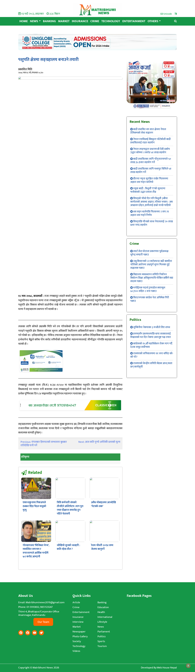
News (34, 21)
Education (103, 607)
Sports (101, 641)
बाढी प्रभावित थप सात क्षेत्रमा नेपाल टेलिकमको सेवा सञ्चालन (148, 131)
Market (64, 21)
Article (76, 602)
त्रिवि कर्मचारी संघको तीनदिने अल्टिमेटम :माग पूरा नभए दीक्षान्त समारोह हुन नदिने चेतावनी (70, 508)
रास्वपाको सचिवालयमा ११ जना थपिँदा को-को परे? (151, 355)
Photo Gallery (80, 636)
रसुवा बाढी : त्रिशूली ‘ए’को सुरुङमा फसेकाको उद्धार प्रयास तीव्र (147, 190)
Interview (78, 622)
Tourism (102, 646)
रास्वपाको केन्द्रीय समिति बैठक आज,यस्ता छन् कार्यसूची (151, 365)
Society (77, 641)
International (105, 617)
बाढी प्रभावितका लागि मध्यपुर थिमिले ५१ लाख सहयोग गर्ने (150, 170)
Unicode (167, 14)
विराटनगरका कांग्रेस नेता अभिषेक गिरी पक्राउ (149, 299)
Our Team (43, 622)
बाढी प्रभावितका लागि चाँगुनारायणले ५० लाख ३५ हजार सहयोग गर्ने (150, 161)
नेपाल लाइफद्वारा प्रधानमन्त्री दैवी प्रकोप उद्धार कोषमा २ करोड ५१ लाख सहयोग (150, 151)
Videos (76, 651)
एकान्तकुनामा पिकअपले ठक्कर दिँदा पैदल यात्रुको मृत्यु (34, 506)
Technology (110, 21)
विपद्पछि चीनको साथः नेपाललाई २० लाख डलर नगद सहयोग (151, 223)
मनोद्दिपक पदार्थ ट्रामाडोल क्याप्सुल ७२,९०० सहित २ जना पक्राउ (147, 289)
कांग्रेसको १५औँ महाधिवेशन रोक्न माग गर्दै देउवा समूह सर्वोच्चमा (151, 345)
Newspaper (79, 631)
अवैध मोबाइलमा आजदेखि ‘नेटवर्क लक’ (103, 504)
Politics (102, 636)
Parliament (104, 631)
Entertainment (133, 21)
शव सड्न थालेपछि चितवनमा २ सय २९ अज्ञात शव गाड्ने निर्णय (149, 213)
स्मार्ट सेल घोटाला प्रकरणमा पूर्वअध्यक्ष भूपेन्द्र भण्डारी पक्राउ (149, 253)
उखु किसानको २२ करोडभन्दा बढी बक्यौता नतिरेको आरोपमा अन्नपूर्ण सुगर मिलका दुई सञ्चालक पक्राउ (151, 264)
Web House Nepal (167, 667)
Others (153, 21)
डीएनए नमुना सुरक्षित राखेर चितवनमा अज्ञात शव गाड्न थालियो (149, 180)
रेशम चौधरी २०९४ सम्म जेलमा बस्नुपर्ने (102, 547)
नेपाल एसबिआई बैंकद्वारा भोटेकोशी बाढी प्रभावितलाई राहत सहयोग (150, 141)
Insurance (80, 21)
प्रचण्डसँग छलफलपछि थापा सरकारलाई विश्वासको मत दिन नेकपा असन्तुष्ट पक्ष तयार (150, 335)
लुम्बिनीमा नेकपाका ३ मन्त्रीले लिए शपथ (151, 327)
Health (101, 612)
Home (23, 21)
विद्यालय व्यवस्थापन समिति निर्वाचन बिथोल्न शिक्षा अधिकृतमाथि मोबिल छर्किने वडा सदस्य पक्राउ (151, 277)
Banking (49, 21)
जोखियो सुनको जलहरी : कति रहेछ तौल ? (68, 547)
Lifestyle (102, 622)
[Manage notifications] (188, 665)
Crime (94, 21)
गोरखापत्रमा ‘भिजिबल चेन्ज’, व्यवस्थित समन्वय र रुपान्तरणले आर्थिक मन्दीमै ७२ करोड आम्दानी (36, 551)
